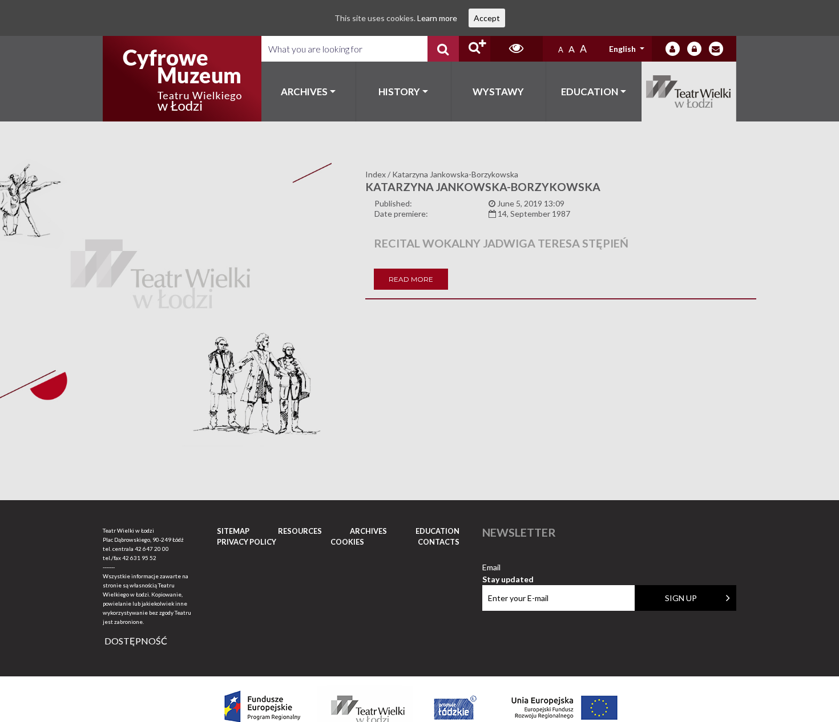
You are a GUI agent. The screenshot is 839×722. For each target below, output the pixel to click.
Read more (411, 279)
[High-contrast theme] (516, 49)
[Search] (443, 49)
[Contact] (716, 49)
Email (508, 567)
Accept (487, 18)
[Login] (672, 49)
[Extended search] (474, 49)
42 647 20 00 (152, 548)
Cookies (347, 541)
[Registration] (694, 49)
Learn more (437, 18)
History (399, 92)
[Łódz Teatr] (182, 79)
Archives (304, 92)
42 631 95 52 (139, 557)
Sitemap (233, 531)
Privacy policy (246, 541)
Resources (300, 531)
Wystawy (498, 92)
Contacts (438, 541)
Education (589, 92)
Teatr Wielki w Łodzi (689, 91)
